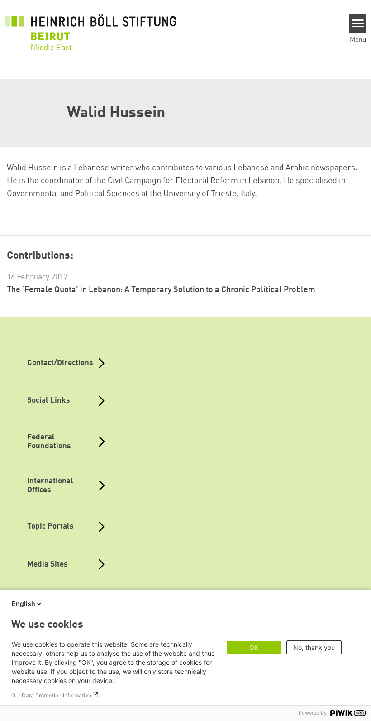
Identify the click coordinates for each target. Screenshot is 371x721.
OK (253, 647)
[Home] (90, 27)
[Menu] (358, 23)
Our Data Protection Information (51, 695)
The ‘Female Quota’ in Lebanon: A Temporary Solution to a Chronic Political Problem (161, 290)
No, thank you (314, 647)
